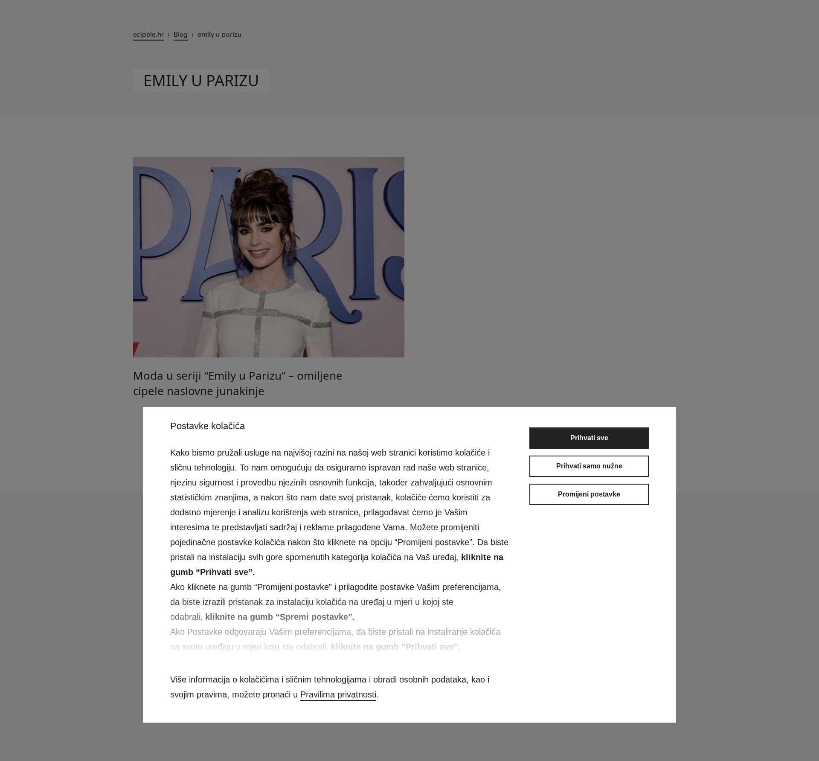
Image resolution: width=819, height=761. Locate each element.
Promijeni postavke (589, 494)
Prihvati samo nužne (589, 466)
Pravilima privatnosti (338, 694)
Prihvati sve (589, 437)
